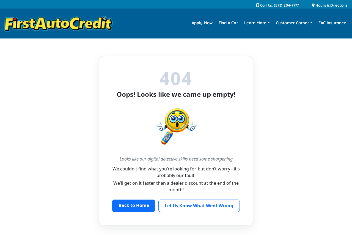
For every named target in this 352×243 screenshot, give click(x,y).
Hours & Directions (331, 5)
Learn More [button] (255, 22)
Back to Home (134, 205)
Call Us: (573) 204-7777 (279, 5)
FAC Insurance (332, 22)
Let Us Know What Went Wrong (199, 206)
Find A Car (228, 22)
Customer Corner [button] (292, 22)
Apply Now (202, 22)
